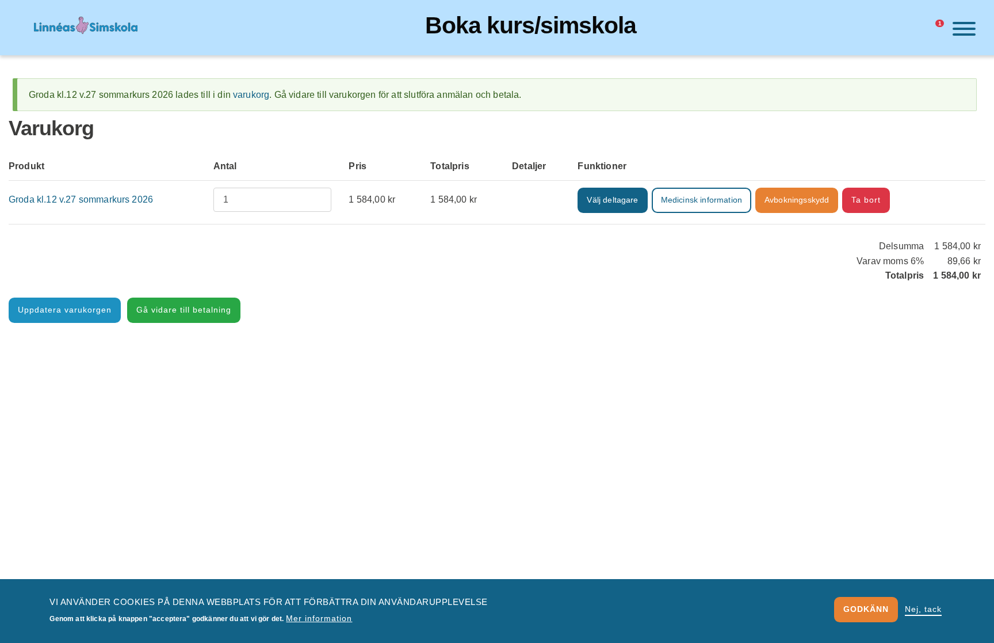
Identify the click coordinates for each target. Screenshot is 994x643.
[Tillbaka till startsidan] (24, 27)
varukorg (251, 95)
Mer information (319, 618)
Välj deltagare (612, 199)
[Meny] (961, 31)
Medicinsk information (701, 199)
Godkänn (866, 609)
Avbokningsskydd (796, 199)
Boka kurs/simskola (530, 25)
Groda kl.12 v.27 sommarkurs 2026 (81, 199)
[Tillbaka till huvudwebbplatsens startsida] (85, 28)
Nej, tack (923, 609)
